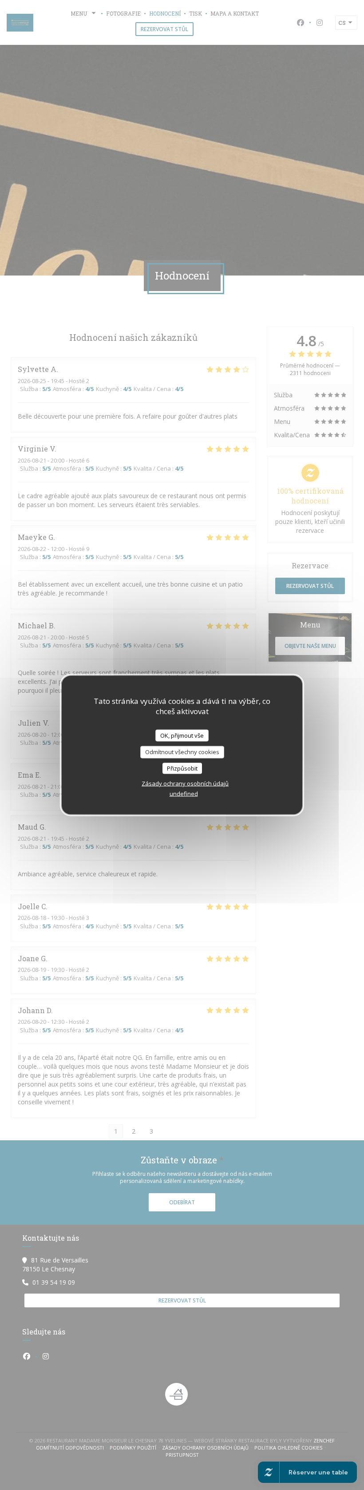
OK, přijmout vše (182, 735)
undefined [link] (184, 794)
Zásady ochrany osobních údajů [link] (185, 783)
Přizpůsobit (182, 768)
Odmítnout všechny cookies (182, 752)
